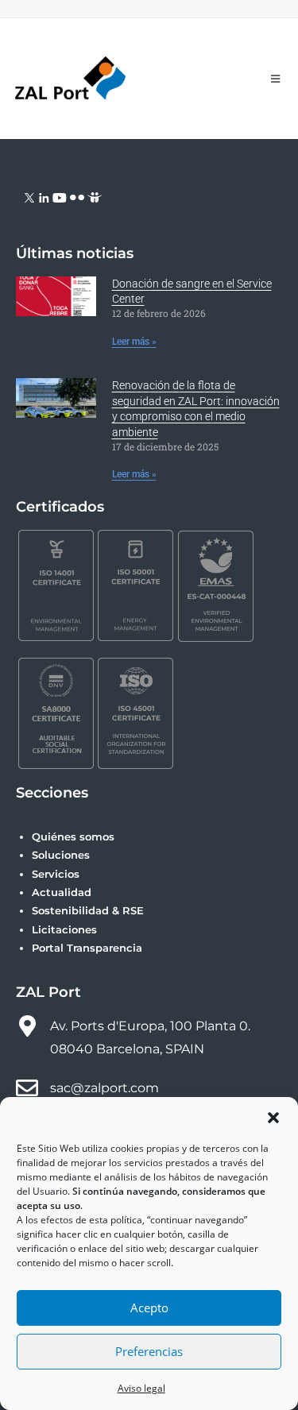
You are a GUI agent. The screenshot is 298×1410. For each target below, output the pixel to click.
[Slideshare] (94, 196)
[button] (273, 1118)
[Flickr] (77, 196)
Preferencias (149, 1351)
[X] (30, 196)
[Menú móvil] (276, 78)
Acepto (149, 1307)
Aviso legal (141, 1388)
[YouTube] (59, 196)
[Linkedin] (44, 196)
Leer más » (134, 341)
